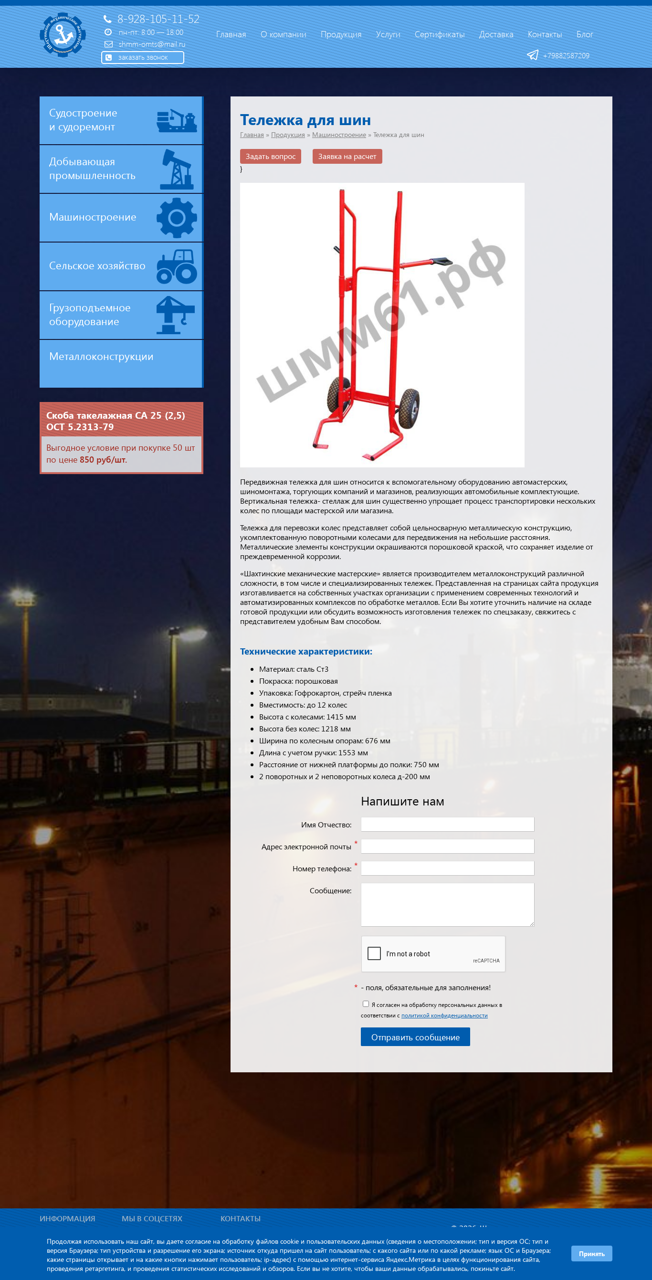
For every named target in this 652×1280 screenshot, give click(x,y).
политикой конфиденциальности (444, 1015)
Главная (252, 134)
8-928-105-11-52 (158, 18)
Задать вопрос (270, 156)
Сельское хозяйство (97, 265)
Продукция (288, 134)
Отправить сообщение (415, 1037)
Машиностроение (93, 216)
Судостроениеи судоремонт (83, 119)
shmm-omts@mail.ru (152, 44)
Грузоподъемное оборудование (90, 314)
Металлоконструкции (101, 356)
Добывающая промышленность (92, 168)
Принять (592, 1253)
